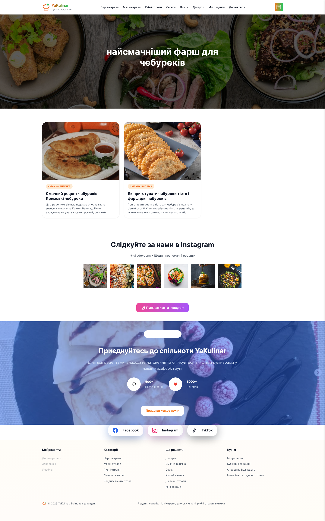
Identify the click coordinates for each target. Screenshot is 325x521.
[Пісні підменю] (187, 7)
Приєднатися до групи (162, 410)
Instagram (170, 430)
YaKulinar (60, 5)
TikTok (207, 430)
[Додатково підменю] (244, 7)
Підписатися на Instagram (165, 308)
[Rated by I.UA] (274, 503)
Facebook (130, 430)
